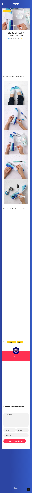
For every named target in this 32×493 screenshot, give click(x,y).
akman (16, 357)
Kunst (16, 3)
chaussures (11, 342)
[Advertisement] (16, 58)
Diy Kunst (6, 11)
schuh (20, 342)
